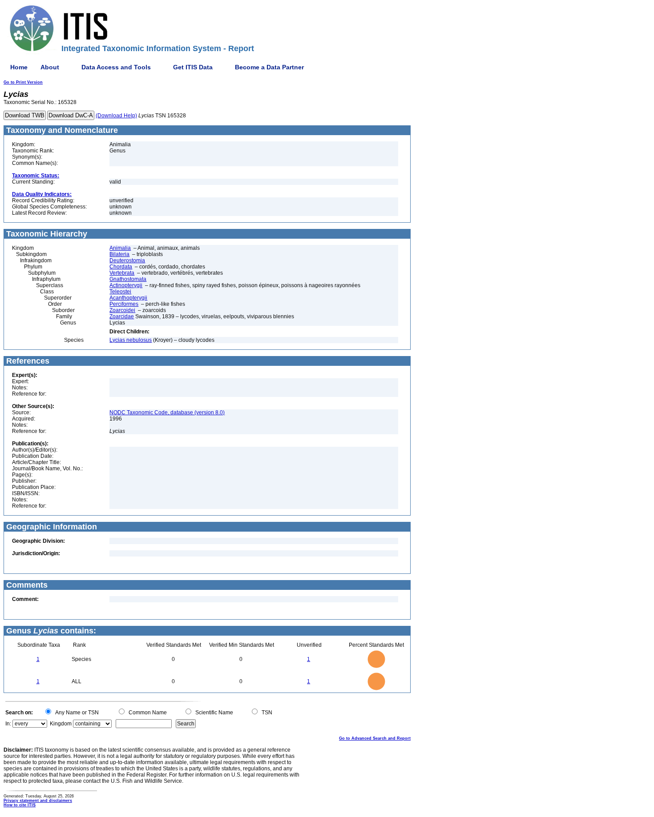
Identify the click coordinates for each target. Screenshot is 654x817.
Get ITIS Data (193, 67)
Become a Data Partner (269, 67)
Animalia (120, 248)
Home (19, 67)
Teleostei (120, 291)
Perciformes (123, 304)
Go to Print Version (23, 82)
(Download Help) (116, 115)
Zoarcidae (121, 316)
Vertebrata (121, 273)
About (49, 67)
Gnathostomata (127, 279)
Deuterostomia (127, 260)
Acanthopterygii (128, 298)
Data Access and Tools (116, 67)
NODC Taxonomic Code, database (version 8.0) (167, 412)
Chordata (120, 267)
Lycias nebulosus (130, 340)
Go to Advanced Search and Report (375, 738)
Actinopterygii (125, 285)
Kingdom (61, 724)
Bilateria (119, 254)
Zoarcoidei (122, 310)
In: (8, 724)
